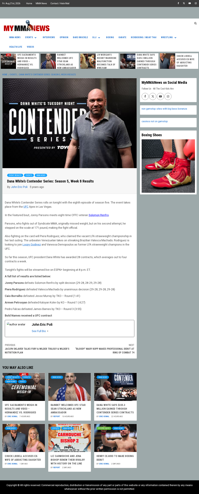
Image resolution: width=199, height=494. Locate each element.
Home (29, 3)
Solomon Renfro (99, 215)
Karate (122, 37)
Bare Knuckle (80, 37)
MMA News (41, 3)
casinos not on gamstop (155, 121)
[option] (20, 61)
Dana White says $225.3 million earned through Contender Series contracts (146, 61)
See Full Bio (39, 331)
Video (22, 382)
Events (29, 37)
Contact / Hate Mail (60, 3)
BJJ (95, 37)
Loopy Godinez (32, 244)
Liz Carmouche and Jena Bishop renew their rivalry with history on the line (68, 460)
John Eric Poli (19, 187)
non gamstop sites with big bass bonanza (164, 108)
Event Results (15, 175)
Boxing (110, 37)
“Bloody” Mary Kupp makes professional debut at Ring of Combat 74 (104, 349)
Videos (30, 47)
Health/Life (15, 47)
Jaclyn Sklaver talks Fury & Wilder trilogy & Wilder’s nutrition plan (37, 349)
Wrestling (167, 37)
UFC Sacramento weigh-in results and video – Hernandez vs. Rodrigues (27, 61)
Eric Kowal (12, 416)
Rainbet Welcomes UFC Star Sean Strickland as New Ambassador (66, 61)
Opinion (64, 37)
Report (57, 416)
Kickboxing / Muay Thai (143, 37)
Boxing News (104, 428)
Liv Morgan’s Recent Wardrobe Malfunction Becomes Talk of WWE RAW (106, 61)
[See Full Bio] (48, 331)
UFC (25, 206)
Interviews (49, 37)
